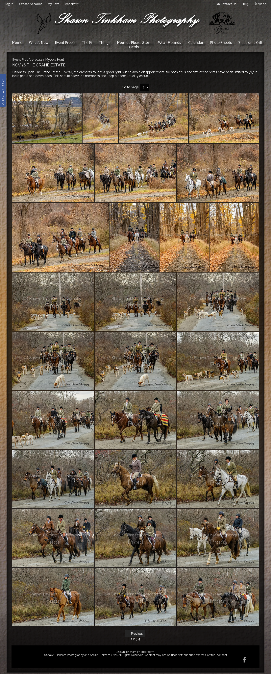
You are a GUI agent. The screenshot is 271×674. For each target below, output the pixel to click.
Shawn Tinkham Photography (135, 651)
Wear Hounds (169, 42)
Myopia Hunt (54, 59)
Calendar (196, 42)
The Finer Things (96, 42)
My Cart (54, 4)
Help (245, 4)
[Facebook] (244, 659)
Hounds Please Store (134, 42)
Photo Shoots (221, 42)
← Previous (135, 634)
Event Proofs (65, 42)
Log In (9, 4)
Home (17, 42)
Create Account (30, 4)
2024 (38, 59)
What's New (38, 42)
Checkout (72, 4)
